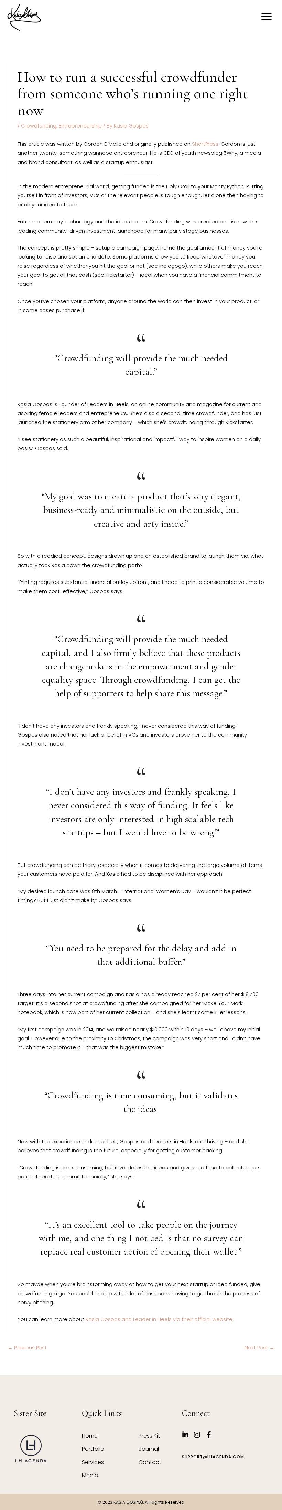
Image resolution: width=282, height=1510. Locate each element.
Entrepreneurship (80, 125)
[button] (266, 17)
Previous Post (27, 1347)
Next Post (259, 1347)
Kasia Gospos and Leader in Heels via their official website (159, 1319)
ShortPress (204, 144)
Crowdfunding (38, 125)
